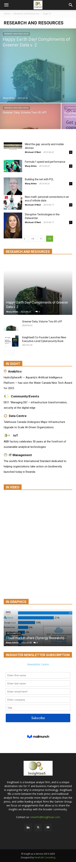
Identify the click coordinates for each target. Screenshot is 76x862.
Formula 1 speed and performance (45, 161)
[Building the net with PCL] (13, 186)
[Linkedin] (28, 827)
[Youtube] (48, 827)
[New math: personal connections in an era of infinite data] (13, 202)
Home (7, 13)
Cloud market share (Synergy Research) (35, 638)
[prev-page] (24, 239)
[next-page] (12, 352)
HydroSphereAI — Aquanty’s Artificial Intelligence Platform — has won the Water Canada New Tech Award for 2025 (38, 383)
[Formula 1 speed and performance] (13, 166)
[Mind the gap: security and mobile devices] (13, 146)
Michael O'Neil (33, 152)
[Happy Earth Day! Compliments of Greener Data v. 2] (38, 65)
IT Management (20, 455)
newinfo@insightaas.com (45, 817)
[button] (6, 5)
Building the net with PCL (39, 179)
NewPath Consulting (44, 857)
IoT (15, 435)
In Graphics (16, 602)
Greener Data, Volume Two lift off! (42, 321)
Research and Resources (26, 13)
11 (41, 238)
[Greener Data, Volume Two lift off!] (30, 120)
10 (32, 238)
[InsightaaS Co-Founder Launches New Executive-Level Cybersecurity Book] (11, 341)
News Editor (12, 642)
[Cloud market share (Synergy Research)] (38, 627)
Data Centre (18, 416)
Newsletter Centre (38, 664)
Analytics (15, 371)
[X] (38, 827)
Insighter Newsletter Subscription (38, 655)
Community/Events (25, 396)
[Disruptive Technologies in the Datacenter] (13, 225)
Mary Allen (9, 98)
